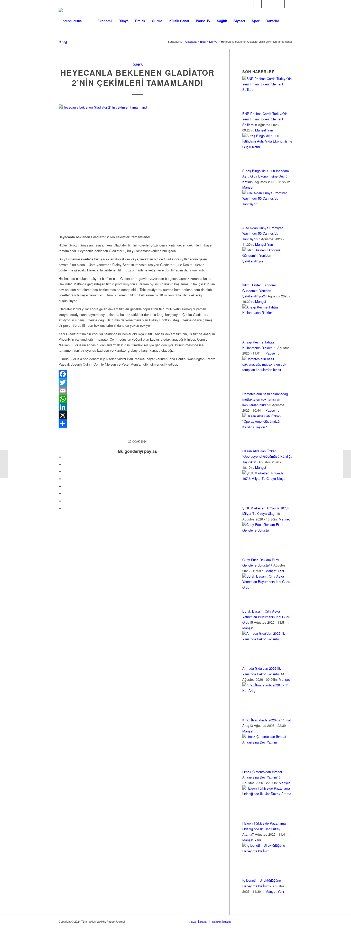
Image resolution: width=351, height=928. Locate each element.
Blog (63, 41)
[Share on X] (65, 464)
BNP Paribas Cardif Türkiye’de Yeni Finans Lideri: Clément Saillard (265, 119)
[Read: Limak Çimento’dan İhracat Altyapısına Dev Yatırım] (267, 742)
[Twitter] (137, 382)
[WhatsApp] (137, 399)
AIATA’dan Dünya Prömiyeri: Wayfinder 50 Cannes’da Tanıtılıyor (263, 233)
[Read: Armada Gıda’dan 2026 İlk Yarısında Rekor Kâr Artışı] (267, 639)
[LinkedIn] (137, 407)
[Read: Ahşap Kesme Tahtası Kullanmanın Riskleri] (267, 312)
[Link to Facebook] (242, 4)
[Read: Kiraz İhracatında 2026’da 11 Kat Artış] (267, 690)
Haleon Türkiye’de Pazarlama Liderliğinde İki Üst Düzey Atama (264, 829)
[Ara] (287, 21)
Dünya (138, 65)
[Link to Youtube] (273, 4)
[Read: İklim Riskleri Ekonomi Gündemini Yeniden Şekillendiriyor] (267, 261)
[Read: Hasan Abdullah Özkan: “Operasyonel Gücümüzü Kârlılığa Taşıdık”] (267, 427)
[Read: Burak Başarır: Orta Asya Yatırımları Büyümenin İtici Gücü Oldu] (267, 587)
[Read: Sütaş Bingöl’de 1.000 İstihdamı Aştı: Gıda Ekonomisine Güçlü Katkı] (267, 146)
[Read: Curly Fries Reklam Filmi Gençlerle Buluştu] (267, 530)
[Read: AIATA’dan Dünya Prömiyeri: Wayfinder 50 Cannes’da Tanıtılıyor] (267, 203)
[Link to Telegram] (288, 4)
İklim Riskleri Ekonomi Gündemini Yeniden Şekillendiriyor (259, 290)
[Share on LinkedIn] (65, 478)
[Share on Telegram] (65, 486)
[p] (70, 21)
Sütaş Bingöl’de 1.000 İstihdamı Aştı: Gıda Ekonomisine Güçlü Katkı (266, 176)
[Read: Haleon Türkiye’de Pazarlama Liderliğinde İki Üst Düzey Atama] (267, 793)
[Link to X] (250, 4)
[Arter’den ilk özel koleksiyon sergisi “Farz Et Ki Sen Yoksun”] (347, 464)
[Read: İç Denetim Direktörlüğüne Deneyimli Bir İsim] (267, 851)
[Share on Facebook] (65, 457)
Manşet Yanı (264, 130)
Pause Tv (272, 353)
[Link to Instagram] (257, 4)
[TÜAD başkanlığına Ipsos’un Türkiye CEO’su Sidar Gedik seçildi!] (4, 464)
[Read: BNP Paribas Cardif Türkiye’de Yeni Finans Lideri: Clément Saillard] (267, 89)
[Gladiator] (137, 166)
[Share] (137, 423)
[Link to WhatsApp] (280, 4)
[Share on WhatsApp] (65, 471)
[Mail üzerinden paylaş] (65, 493)
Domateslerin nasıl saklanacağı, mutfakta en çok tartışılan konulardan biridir (266, 399)
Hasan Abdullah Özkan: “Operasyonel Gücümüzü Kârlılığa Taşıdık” (267, 456)
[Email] (137, 390)
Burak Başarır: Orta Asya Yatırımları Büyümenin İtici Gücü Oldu (266, 617)
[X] (137, 415)
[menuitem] (104, 21)
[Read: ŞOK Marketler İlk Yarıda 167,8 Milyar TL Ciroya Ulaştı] (267, 478)
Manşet (247, 187)
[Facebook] (137, 374)
